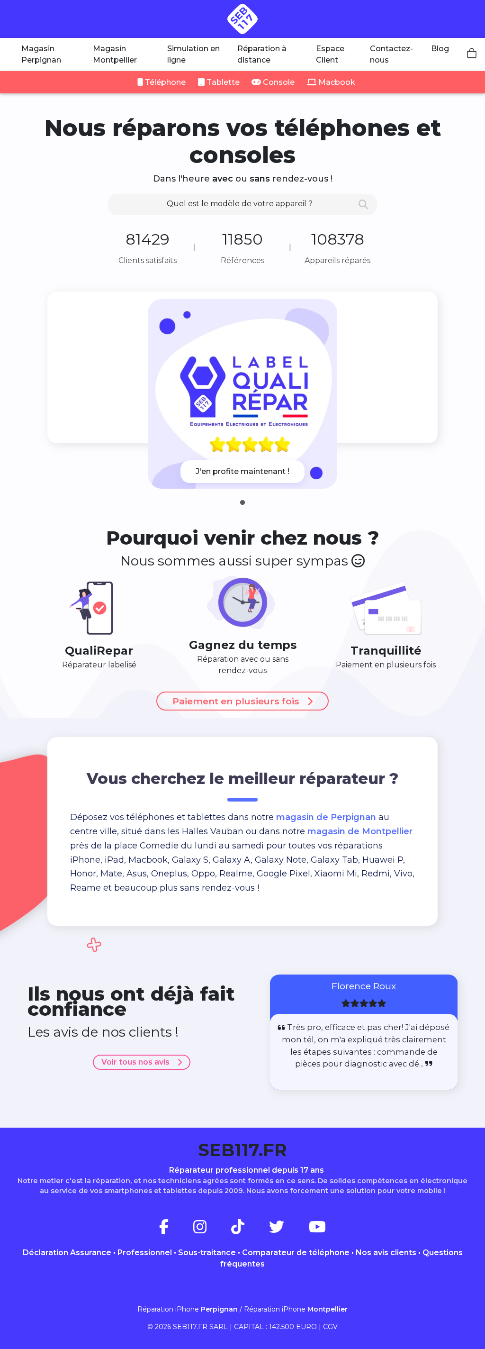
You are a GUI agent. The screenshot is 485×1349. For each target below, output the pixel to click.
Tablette (222, 82)
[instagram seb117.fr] (211, 1229)
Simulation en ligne (193, 54)
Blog (440, 48)
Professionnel (144, 1252)
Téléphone (164, 82)
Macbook (335, 82)
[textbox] (242, 204)
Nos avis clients (386, 1252)
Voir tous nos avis (135, 1061)
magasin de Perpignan (326, 817)
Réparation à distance (262, 54)
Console (278, 82)
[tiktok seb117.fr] (249, 1229)
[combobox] (242, 204)
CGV (330, 1326)
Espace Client (330, 54)
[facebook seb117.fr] (175, 1229)
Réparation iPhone (187, 1309)
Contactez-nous (391, 54)
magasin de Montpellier (360, 831)
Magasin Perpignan (41, 54)
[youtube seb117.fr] (317, 1229)
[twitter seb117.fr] (288, 1229)
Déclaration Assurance (67, 1252)
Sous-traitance (207, 1252)
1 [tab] (242, 503)
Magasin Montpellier (115, 54)
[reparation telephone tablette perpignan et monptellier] (242, 19)
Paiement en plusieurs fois (235, 701)
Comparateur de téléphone (296, 1252)
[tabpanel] (242, 394)
